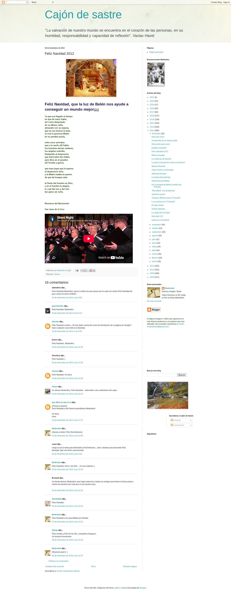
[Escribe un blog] (85, 270)
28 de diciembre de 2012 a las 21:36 (67, 540)
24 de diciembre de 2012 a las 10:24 (67, 347)
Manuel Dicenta (158, 166)
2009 (152, 273)
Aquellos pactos (158, 194)
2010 (152, 270)
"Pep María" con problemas (163, 191)
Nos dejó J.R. (157, 216)
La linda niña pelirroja (161, 177)
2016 (152, 116)
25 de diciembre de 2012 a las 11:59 (67, 490)
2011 (152, 266)
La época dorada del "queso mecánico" (168, 162)
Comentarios (178, 425)
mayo (154, 247)
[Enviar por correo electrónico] (82, 270)
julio (154, 239)
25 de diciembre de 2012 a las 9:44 (67, 454)
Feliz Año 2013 (158, 137)
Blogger (143, 588)
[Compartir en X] (88, 270)
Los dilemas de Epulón (161, 159)
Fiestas (57, 274)
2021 (152, 97)
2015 (152, 119)
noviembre (157, 225)
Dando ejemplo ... (159, 209)
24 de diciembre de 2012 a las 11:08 (67, 378)
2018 (152, 108)
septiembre (157, 232)
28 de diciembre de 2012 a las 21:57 (67, 556)
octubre (155, 228)
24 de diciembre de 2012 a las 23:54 (67, 436)
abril (154, 250)
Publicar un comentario (59, 561)
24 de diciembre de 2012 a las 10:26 (67, 363)
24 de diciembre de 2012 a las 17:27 (67, 420)
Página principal (156, 52)
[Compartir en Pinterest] (94, 270)
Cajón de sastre (83, 14)
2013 (152, 127)
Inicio (93, 566)
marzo (155, 254)
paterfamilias (58, 306)
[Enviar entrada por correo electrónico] (77, 270)
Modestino (56, 428)
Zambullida (57, 499)
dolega (55, 530)
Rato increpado (158, 155)
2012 (152, 130)
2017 (152, 112)
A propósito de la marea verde (164, 140)
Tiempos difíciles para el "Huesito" (166, 198)
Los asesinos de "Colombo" (163, 202)
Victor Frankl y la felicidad (162, 170)
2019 (152, 105)
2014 (152, 123)
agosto (155, 236)
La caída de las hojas (161, 213)
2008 (152, 277)
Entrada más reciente (55, 566)
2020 (152, 101)
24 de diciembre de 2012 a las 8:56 (67, 297)
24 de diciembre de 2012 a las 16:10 (67, 394)
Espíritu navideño (159, 148)
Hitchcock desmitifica (161, 181)
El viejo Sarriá (158, 205)
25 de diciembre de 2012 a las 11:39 (67, 469)
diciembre (156, 134)
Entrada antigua (130, 566)
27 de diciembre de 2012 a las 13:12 (67, 522)
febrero (155, 258)
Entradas (177, 420)
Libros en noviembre (160, 220)
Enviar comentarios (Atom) (68, 571)
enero (154, 261)
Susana (55, 371)
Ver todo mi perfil (154, 301)
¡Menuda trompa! (159, 174)
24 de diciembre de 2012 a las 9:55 (67, 331)
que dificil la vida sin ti (61, 402)
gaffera (118, 588)
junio (154, 243)
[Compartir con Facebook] (91, 270)
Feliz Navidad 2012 (160, 151)
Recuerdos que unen (161, 144)
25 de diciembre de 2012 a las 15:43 (67, 506)
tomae (55, 387)
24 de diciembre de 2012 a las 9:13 (67, 313)
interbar (55, 321)
